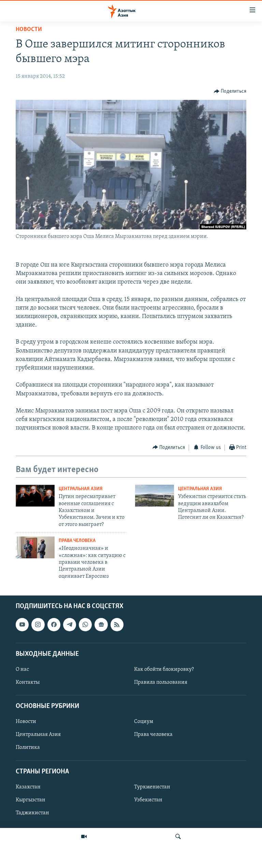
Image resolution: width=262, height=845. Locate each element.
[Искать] (178, 836)
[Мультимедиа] (84, 836)
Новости (29, 30)
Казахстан (28, 787)
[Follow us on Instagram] (37, 624)
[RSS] (117, 624)
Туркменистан (152, 787)
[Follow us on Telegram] (69, 624)
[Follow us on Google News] (100, 624)
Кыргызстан (30, 800)
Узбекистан (148, 800)
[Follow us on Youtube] (22, 624)
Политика (28, 748)
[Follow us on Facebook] (53, 624)
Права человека (77, 540)
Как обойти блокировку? (164, 669)
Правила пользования (160, 682)
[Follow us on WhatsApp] (85, 624)
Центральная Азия (81, 489)
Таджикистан (32, 813)
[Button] (230, 91)
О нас (22, 669)
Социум (143, 722)
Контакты (28, 682)
